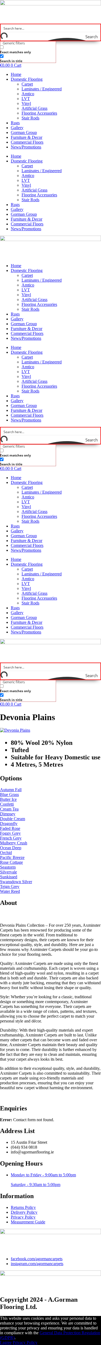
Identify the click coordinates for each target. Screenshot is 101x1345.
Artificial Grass (34, 108)
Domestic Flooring (27, 79)
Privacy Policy (25, 1342)
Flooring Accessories (39, 113)
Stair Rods (30, 118)
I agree (6, 1342)
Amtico (28, 93)
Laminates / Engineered (42, 89)
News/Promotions (26, 147)
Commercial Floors (27, 142)
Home (16, 74)
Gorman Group (24, 132)
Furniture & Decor (26, 137)
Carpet (27, 84)
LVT (26, 98)
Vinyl (26, 103)
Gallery (17, 127)
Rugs (15, 123)
